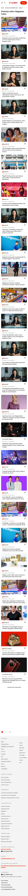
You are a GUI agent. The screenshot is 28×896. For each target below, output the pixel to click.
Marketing (21, 747)
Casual (21, 745)
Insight (21, 7)
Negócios (3, 766)
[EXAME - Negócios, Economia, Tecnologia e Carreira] (13, 3)
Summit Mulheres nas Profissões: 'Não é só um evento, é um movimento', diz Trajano (13, 122)
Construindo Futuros (6, 816)
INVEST (2, 7)
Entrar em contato (6, 849)
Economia (3, 754)
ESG (2, 756)
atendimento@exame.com (8, 858)
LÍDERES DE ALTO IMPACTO (7, 746)
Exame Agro (22, 752)
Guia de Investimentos (6, 782)
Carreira (3, 751)
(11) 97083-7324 (7, 874)
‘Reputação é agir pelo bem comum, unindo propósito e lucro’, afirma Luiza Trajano (13, 445)
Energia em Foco (5, 818)
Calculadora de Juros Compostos (8, 795)
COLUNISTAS (4, 769)
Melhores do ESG (5, 839)
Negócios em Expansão (6, 841)
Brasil (2, 749)
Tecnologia (22, 755)
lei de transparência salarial (8, 889)
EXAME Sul (3, 811)
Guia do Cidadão (5, 777)
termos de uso (4, 882)
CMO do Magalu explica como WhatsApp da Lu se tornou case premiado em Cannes (13, 150)
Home (2, 741)
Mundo (21, 742)
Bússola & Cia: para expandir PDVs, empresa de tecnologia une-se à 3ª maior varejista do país (14, 680)
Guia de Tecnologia (5, 780)
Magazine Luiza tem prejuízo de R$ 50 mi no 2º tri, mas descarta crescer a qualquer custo (14, 39)
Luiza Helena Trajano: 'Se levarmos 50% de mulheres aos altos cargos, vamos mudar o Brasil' (13, 67)
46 (9, 732)
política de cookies (5, 885)
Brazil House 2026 (5, 808)
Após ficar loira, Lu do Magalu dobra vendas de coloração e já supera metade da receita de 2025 (13, 417)
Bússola (11, 439)
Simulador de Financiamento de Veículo (10, 797)
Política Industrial (5, 828)
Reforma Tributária (5, 806)
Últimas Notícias (5, 744)
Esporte (21, 750)
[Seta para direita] (24, 8)
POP (20, 762)
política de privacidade (6, 887)
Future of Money (23, 757)
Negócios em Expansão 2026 (11, 7)
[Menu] (2, 3)
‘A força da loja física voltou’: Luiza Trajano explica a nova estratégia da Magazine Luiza (12, 336)
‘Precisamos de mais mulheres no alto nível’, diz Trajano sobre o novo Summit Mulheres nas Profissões (13, 390)
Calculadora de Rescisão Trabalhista (9, 792)
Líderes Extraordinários (6, 823)
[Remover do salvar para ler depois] (25, 33)
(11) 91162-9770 (7, 851)
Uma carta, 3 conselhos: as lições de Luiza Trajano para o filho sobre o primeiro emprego (12, 231)
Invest (2, 764)
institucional (4, 880)
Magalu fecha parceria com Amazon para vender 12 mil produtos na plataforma (12, 177)
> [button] (11, 732)
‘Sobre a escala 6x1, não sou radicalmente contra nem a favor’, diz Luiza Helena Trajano (13, 95)
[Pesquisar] (5, 3)
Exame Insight (4, 759)
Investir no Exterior (5, 821)
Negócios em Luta (5, 826)
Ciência (21, 760)
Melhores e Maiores (5, 836)
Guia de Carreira (5, 784)
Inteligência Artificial (6, 761)
